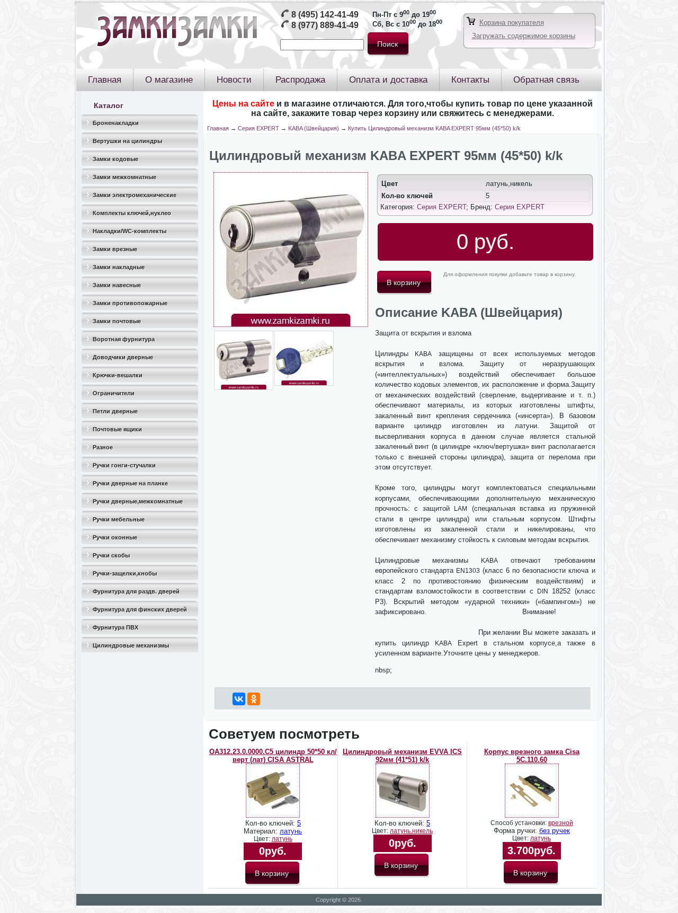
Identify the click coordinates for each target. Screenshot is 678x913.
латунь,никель (411, 831)
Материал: (262, 831)
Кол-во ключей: (271, 823)
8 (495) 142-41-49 (325, 14)
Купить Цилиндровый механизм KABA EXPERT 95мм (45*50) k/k (434, 128)
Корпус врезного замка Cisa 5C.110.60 (531, 756)
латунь (291, 831)
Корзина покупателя (511, 22)
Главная (218, 128)
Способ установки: (519, 823)
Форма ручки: (516, 831)
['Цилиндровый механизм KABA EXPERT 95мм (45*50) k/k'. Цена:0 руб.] (290, 325)
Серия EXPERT (258, 128)
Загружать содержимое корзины (523, 36)
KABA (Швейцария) (313, 128)
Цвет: (263, 839)
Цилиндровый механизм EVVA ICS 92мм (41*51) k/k (402, 756)
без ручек (554, 831)
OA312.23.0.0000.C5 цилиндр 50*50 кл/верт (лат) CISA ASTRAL (273, 756)
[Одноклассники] (253, 699)
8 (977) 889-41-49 (325, 25)
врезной (560, 823)
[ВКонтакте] (239, 699)
